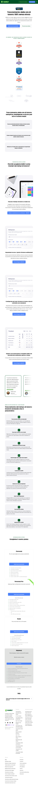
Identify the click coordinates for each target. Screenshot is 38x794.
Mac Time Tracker (19, 720)
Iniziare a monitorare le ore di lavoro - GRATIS (19, 212)
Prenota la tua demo (23, 1)
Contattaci (19, 663)
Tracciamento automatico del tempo (18, 713)
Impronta (21, 770)
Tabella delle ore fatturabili (10, 764)
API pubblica (22, 766)
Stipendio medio (8, 761)
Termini (21, 768)
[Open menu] (36, 2)
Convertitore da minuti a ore (10, 782)
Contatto (21, 761)
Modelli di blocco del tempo (10, 768)
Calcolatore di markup (9, 772)
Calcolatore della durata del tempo (11, 779)
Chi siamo (21, 759)
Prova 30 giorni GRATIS (19, 261)
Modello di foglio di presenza (10, 763)
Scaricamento (22, 764)
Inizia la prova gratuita (13, 26)
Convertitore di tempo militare (10, 781)
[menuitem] (20, 713)
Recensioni (22, 773)
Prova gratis (32, 1)
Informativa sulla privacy (24, 772)
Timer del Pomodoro (9, 777)
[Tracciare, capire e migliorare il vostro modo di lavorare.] (5, 1)
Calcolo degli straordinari (9, 773)
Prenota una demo (26, 26)
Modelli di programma (9, 766)
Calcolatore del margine (9, 770)
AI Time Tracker (18, 715)
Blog (6, 759)
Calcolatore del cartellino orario (11, 775)
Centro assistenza (23, 763)
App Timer (18, 734)
